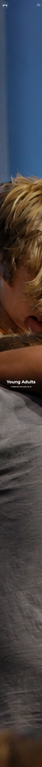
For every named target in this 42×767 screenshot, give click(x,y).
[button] (38, 5)
